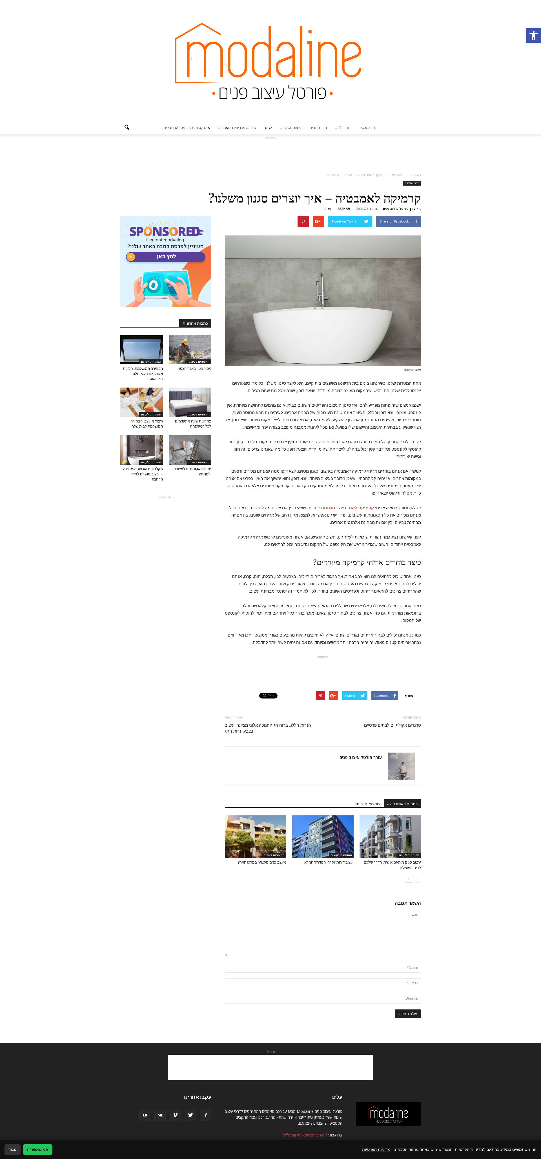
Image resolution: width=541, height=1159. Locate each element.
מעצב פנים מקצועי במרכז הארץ (262, 862)
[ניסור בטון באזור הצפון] (190, 349)
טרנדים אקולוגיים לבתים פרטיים (392, 725)
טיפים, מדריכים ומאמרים (237, 127)
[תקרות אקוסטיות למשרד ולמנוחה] (190, 449)
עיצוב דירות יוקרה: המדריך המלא (329, 862)
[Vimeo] (175, 1115)
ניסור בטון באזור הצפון (194, 368)
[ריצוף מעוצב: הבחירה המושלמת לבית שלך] (141, 402)
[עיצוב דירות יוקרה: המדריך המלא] (323, 836)
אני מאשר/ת (37, 1149)
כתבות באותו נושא (402, 804)
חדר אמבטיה (368, 127)
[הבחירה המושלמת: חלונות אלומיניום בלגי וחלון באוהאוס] (141, 349)
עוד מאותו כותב (367, 804)
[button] (533, 35)
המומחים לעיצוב (408, 855)
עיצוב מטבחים (290, 127)
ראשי (417, 175)
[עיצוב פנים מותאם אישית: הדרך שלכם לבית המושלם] (390, 836)
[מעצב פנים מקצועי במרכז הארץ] (255, 836)
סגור (12, 1149)
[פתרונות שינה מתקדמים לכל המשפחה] (190, 402)
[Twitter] (190, 1115)
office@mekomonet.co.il (305, 1135)
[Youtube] (144, 1115)
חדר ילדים (343, 127)
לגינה (268, 127)
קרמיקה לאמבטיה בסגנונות (347, 507)
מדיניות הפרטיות (376, 1149)
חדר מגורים (318, 127)
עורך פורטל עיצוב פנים (399, 208)
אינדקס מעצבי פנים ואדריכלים (186, 127)
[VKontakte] (160, 1115)
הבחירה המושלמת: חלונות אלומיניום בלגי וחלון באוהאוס (143, 373)
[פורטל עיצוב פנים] (270, 60)
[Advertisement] (270, 153)
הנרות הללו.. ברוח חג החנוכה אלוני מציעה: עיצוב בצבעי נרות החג (268, 728)
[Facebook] (205, 1115)
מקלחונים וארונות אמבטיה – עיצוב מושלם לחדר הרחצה (143, 474)
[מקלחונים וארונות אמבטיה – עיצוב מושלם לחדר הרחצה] (141, 449)
